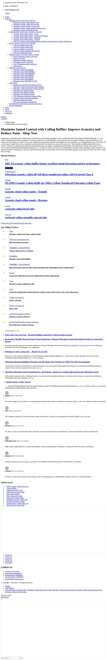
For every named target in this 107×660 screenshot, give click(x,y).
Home (7, 17)
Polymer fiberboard (15, 106)
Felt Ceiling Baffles (13, 494)
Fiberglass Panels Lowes (15, 490)
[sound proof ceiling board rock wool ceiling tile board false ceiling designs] (11, 273)
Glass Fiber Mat (10, 590)
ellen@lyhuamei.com (12, 10)
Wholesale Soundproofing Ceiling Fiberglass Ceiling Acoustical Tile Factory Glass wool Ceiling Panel (43, 292)
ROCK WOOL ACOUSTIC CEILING (22, 43)
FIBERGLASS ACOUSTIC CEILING (22, 21)
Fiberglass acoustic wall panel (23, 60)
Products (8, 19)
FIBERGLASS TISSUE (17, 68)
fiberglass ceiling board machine (15, 592)
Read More (9, 168)
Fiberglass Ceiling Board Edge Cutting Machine (43, 590)
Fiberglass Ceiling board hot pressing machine (28, 89)
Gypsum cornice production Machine (25, 98)
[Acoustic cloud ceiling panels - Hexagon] (8, 197)
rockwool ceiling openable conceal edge (26, 51)
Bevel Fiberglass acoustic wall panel (25, 56)
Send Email (4, 597)
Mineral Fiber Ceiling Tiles (15, 492)
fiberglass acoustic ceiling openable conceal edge (29, 28)
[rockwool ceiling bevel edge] (7, 206)
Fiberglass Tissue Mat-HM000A (24, 72)
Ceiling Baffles (12, 488)
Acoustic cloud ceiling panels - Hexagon (26, 200)
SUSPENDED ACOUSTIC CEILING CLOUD (25, 32)
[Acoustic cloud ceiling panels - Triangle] (8, 189)
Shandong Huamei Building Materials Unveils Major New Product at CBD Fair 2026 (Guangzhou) (47, 362)
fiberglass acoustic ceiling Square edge (26, 22)
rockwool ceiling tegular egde (23, 47)
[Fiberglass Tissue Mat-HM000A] (13, 256)
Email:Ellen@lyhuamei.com (14, 579)
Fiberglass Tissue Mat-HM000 (23, 70)
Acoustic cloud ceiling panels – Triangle (26, 39)
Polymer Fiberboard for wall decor (21, 251)
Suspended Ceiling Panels (15, 498)
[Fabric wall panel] (16, 297)
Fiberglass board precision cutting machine (27, 85)
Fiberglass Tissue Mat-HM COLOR (25, 81)
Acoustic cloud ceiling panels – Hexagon (26, 38)
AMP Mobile (9, 588)
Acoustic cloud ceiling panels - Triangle (26, 191)
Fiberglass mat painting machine (24, 92)
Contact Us (8, 113)
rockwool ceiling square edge (23, 45)
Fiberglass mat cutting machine (23, 90)
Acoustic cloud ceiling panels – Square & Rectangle (30, 36)
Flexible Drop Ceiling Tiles (16, 505)
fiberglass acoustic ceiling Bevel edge (25, 30)
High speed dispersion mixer (22, 100)
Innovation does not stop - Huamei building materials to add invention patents (38, 335)
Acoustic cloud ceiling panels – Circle (25, 34)
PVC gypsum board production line (25, 102)
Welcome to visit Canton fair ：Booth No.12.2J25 (26, 352)
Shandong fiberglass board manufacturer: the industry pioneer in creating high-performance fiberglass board (52, 372)
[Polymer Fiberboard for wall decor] (19, 248)
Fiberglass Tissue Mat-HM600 (23, 75)
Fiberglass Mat (21, 590)
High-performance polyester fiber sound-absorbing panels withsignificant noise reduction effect (41, 267)
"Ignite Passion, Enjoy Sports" (18, 382)
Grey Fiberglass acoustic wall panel (25, 64)
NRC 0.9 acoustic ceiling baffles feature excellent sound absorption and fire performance (42, 41)
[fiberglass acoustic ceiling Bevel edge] (11, 281)
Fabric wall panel (19, 58)
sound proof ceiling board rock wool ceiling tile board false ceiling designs (34, 276)
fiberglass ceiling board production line (89, 590)
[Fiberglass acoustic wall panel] (19, 314)
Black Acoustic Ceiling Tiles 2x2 (17, 486)
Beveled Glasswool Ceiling (16, 502)
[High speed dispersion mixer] (19, 239)
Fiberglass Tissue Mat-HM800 (23, 79)
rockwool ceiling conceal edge (23, 49)
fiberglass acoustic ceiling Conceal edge (26, 26)
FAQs (7, 109)
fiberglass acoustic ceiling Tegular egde (26, 24)
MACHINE (13, 83)
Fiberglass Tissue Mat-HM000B (24, 73)
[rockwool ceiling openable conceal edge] (8, 215)
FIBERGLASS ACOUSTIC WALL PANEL (24, 55)
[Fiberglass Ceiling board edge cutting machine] (11, 231)
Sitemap (7, 586)
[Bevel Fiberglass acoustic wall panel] (23, 322)
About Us (8, 111)
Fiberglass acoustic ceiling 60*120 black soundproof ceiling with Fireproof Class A (49, 174)
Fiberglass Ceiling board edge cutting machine (28, 87)
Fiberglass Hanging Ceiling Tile (17, 500)
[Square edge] (16, 306)
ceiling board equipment (67, 590)
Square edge (17, 66)
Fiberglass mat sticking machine (23, 94)
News (7, 107)
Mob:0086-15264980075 (13, 573)
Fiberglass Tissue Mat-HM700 (23, 77)
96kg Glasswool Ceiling (15, 496)
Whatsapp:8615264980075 (14, 575)
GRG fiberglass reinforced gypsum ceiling (27, 96)
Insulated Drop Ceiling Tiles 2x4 (17, 503)
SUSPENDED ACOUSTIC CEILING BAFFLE (25, 104)
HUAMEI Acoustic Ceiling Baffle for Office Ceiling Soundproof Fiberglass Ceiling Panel (52, 183)
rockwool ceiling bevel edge (22, 53)
